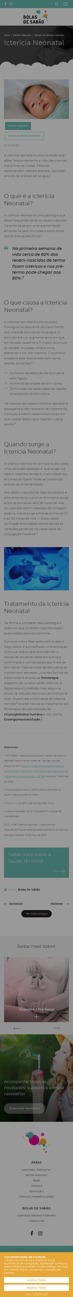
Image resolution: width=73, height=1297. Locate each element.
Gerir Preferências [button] (36, 1294)
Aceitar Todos (36, 1280)
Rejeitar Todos (36, 1287)
